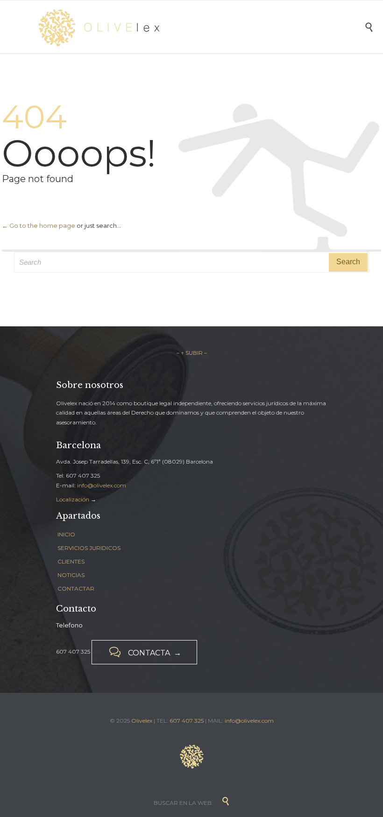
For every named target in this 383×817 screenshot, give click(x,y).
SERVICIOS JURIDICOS (89, 547)
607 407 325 (187, 720)
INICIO (66, 534)
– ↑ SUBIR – (192, 352)
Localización (72, 499)
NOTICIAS (71, 574)
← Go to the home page (38, 225)
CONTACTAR (75, 588)
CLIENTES (71, 561)
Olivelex (141, 720)
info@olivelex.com (101, 485)
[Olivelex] (198, 26)
